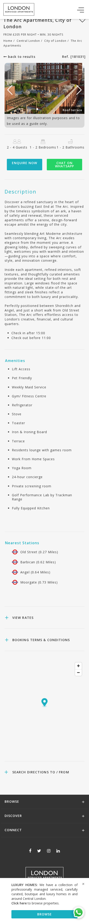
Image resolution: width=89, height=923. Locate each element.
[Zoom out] (78, 672)
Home (7, 41)
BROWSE (44, 914)
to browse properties (35, 903)
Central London (28, 41)
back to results (21, 56)
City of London (55, 41)
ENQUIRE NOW (24, 163)
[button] (79, 90)
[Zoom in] (78, 665)
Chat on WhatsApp (64, 164)
